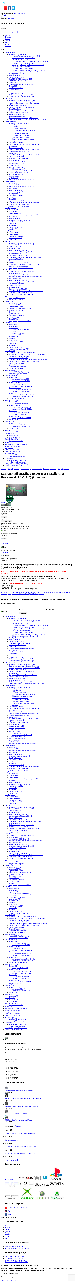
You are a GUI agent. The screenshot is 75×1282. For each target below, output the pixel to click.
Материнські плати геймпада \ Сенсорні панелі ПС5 (29, 70)
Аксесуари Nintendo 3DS (20, 379)
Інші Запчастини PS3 (16, 195)
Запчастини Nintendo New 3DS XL (24, 396)
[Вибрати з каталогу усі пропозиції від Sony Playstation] (56, 1180)
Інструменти (9, 448)
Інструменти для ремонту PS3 (19, 204)
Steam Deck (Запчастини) (13, 449)
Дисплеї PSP (13, 340)
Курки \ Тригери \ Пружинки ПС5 (23, 63)
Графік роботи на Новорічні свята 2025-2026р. (20, 1133)
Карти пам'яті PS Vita (16, 306)
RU (5, 15)
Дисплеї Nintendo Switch (17, 365)
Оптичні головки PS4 (16, 148)
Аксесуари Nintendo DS (20, 404)
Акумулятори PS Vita (16, 310)
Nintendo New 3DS (15, 388)
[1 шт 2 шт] (10, 511)
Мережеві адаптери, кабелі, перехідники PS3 (23, 186)
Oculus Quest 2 (9, 458)
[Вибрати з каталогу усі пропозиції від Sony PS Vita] (57, 1186)
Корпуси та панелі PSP (16, 347)
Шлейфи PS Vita (14, 317)
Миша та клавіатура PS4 (17, 162)
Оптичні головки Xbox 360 (18, 280)
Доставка (8, 37)
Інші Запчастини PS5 (16, 88)
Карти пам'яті (13, 328)
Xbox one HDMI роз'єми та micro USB (21, 245)
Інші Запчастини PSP (16, 342)
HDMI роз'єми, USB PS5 (17, 74)
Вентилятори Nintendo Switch (18, 358)
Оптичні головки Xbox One (18, 250)
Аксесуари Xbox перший (17, 298)
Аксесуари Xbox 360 (15, 273)
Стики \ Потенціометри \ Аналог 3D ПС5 (26, 56)
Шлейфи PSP (13, 344)
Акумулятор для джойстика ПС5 (23, 68)
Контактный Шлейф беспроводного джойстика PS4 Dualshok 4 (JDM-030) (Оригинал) (36, 593)
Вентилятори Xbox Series (17, 114)
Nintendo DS (13, 402)
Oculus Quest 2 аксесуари (17, 462)
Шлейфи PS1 (13, 239)
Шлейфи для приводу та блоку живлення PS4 (24, 149)
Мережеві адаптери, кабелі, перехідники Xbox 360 (25, 276)
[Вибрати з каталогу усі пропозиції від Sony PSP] (12, 1199)
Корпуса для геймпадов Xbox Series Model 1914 (24, 104)
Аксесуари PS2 (14, 211)
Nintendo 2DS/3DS (11, 375)
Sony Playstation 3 (10, 181)
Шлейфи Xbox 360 (15, 285)
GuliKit (10, 1180)
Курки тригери (17, 126)
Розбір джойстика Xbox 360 (14, 1246)
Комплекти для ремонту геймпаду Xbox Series (24, 102)
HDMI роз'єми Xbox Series (17, 105)
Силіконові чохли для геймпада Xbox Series (23, 118)
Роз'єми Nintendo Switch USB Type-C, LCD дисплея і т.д (27, 354)
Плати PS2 (12, 225)
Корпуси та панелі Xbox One (18, 266)
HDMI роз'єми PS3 (15, 194)
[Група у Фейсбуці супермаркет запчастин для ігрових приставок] (9, 9)
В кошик (4, 517)
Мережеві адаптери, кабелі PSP (19, 333)
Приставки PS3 (14, 183)
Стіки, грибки (17, 125)
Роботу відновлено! (11, 1160)
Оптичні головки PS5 (16, 75)
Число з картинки (49, 609)
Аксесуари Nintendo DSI (20, 412)
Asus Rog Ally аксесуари (17, 456)
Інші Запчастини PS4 (16, 142)
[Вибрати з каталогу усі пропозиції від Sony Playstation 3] (27, 1186)
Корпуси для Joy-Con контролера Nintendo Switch (25, 361)
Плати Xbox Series (15, 109)
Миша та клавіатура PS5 (17, 93)
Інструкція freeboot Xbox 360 (14, 1258)
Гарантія (7, 40)
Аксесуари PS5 (14, 89)
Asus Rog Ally (9, 453)
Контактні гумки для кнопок (22, 132)
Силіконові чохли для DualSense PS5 (21, 95)
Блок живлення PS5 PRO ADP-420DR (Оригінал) (21, 1106)
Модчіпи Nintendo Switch (17, 368)
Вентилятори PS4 (14, 153)
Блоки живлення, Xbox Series (18, 112)
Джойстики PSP (14, 338)
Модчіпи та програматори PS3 (19, 206)
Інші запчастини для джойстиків (23, 139)
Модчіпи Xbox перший (16, 299)
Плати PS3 (12, 199)
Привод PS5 (13, 86)
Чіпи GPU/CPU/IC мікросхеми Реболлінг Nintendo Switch (28, 359)
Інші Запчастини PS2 (16, 222)
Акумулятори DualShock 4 (21, 135)
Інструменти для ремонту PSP (19, 349)
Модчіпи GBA (13, 428)
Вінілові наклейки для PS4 (17, 174)
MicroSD (15, 331)
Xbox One (8, 241)
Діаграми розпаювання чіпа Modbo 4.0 (17, 1248)
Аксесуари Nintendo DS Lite (21, 407)
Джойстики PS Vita (15, 312)
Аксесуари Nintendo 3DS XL (22, 384)
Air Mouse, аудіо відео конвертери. (16, 444)
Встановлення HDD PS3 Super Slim (16, 1262)
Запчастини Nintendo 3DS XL (22, 386)
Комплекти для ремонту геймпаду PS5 (25, 72)
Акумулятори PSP (15, 335)
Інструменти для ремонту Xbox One (21, 268)
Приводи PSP (13, 336)
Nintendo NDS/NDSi (11, 400)
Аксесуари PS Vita (15, 305)
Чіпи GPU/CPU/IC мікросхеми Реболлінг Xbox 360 (26, 291)
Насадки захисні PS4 (19, 169)
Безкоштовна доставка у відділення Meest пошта (21, 1146)
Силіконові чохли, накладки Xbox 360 (21, 271)
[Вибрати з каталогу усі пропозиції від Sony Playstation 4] (42, 1186)
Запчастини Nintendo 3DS (21, 381)
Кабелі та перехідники (12, 446)
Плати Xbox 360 (14, 287)
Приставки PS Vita (15, 303)
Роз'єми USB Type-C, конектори (19, 372)
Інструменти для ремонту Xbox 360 (20, 292)
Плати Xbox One (14, 248)
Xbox (6, 296)
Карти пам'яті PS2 (15, 213)
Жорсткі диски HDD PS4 (17, 164)
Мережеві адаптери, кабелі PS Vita (20, 308)
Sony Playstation (10, 231)
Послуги (7, 42)
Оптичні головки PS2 (16, 218)
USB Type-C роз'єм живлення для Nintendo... (19, 1120)
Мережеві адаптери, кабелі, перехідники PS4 (23, 179)
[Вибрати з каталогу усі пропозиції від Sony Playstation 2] (12, 1186)
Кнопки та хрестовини (20, 134)
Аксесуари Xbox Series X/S (18, 116)
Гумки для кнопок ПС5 (20, 59)
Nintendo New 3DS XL (16, 393)
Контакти (8, 46)
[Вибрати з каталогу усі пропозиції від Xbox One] (57, 1199)
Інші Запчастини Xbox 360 (17, 284)
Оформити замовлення (23, 32)
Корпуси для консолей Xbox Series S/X (21, 107)
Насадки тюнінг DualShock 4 (22, 171)
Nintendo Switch (10, 351)
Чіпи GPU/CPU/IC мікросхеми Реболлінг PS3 (24, 202)
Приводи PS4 (13, 146)
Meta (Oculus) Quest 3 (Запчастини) (16, 464)
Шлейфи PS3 (13, 197)
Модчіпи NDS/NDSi (15, 419)
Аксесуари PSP (14, 326)
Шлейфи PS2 (13, 224)
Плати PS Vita (13, 319)
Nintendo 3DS (13, 377)
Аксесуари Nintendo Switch (18, 366)
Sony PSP (8, 322)
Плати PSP (12, 345)
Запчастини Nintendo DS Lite (22, 409)
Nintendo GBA (9, 421)
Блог (6, 1238)
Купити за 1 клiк (6, 521)
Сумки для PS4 (14, 176)
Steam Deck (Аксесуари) (13, 451)
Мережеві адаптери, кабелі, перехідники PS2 (23, 215)
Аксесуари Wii (13, 432)
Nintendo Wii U (10, 434)
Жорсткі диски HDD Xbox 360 (19, 275)
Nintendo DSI (13, 411)
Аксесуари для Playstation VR (18, 172)
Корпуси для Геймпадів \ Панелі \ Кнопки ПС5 (28, 65)
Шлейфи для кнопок (19, 128)
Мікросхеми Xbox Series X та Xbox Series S (23, 111)
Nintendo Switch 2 (10, 370)
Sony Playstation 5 (10, 52)
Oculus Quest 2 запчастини (17, 460)
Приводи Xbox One (15, 254)
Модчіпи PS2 (13, 229)
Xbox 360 (8, 269)
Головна (7, 35)
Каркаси (15, 141)
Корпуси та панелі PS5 (16, 77)
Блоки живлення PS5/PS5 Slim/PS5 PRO (22, 84)
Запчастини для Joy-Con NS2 (18, 374)
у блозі (17, 1126)
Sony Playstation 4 (10, 121)
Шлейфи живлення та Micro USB (23, 130)
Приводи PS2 (13, 216)
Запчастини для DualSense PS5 (19, 54)
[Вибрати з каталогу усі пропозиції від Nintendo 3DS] (26, 1180)
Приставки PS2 (14, 209)
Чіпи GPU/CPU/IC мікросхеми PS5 (20, 79)
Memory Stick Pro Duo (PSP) (21, 329)
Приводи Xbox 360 (15, 278)
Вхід (15, 13)
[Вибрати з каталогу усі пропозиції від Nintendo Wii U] (41, 1180)
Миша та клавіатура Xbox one (18, 262)
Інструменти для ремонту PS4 (19, 158)
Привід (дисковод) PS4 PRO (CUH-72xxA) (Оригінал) (23, 1098)
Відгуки (7, 44)
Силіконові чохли (14, 165)
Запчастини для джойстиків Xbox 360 (21, 282)
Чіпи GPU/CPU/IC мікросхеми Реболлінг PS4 (24, 155)
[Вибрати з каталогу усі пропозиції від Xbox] (27, 1199)
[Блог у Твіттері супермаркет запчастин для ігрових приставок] (13, 9)
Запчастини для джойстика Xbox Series (22, 100)
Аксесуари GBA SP (18, 425)
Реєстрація (21, 13)
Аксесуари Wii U (14, 437)
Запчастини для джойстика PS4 (19, 123)
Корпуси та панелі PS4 (16, 156)
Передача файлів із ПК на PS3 (15, 1260)
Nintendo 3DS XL (14, 382)
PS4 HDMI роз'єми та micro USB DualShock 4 (24, 144)
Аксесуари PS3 (14, 185)
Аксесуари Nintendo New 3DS (22, 389)
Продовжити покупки (8, 32)
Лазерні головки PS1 (15, 238)
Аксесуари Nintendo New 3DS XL (23, 395)
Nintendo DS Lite (14, 405)
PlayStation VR (13, 178)
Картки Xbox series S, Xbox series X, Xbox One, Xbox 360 (27, 119)
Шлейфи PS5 (13, 82)
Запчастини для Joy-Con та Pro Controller (22, 352)
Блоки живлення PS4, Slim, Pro (19, 151)
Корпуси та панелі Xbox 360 (18, 289)
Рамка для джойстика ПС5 (21, 66)
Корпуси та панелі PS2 (16, 227)
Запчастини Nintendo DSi (20, 414)
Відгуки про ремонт (11, 1140)
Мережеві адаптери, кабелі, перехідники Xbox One (25, 264)
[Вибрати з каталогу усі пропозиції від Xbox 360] (42, 1199)
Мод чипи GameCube (16, 441)
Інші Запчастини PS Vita (17, 315)
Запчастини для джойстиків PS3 (19, 192)
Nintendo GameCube (11, 439)
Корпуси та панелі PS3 (16, 201)
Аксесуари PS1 (14, 232)
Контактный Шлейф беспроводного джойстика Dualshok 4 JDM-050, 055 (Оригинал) (29, 592)
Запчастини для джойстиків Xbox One (21, 243)
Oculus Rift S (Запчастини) (13, 465)
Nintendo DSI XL (14, 416)
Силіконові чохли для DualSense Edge (21, 96)
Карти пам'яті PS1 (15, 234)
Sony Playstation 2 (10, 208)
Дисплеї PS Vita (14, 314)
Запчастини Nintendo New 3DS (22, 391)
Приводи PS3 (13, 188)
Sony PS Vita (9, 301)
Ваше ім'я (21, 609)
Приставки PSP (14, 324)
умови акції (4, 543)
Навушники (9, 442)
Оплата (7, 39)
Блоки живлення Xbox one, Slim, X (20, 252)
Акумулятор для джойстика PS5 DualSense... (19, 1090)
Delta (6, 1180)
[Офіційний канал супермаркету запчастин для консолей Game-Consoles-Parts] (5, 9)
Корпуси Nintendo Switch (17, 363)
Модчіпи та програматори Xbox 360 (21, 294)
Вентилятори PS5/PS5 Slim (17, 81)
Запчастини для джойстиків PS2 (19, 220)
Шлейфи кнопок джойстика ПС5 (23, 58)
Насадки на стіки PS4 (16, 167)
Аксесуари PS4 (14, 160)
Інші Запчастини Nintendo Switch (20, 356)
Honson (15, 1180)
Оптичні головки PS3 (16, 190)
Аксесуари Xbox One (16, 259)
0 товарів (11, 19)
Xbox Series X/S (10, 98)
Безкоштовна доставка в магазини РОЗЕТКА (20, 1153)
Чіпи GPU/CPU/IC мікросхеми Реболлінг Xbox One (26, 257)
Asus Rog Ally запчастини (17, 455)
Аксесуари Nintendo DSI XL (21, 418)
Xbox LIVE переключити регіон (15, 1256)
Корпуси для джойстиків (20, 137)
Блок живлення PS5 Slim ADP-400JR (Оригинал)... (21, 1114)
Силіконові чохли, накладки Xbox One (21, 261)
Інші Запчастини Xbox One (18, 255)
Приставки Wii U (14, 435)
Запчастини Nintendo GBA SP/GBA (24, 426)
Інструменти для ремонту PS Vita (20, 321)
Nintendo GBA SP (14, 423)
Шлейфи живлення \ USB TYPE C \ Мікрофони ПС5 (30, 61)
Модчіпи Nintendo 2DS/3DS (18, 398)
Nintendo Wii (9, 430)
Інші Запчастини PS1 (16, 236)
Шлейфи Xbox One (15, 246)
